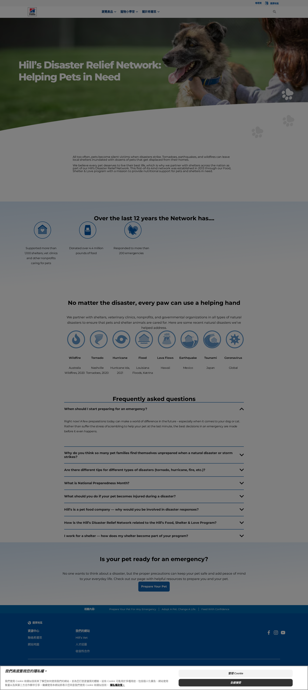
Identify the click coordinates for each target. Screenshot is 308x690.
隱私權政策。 (117, 684)
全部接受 (235, 682)
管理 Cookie (235, 673)
